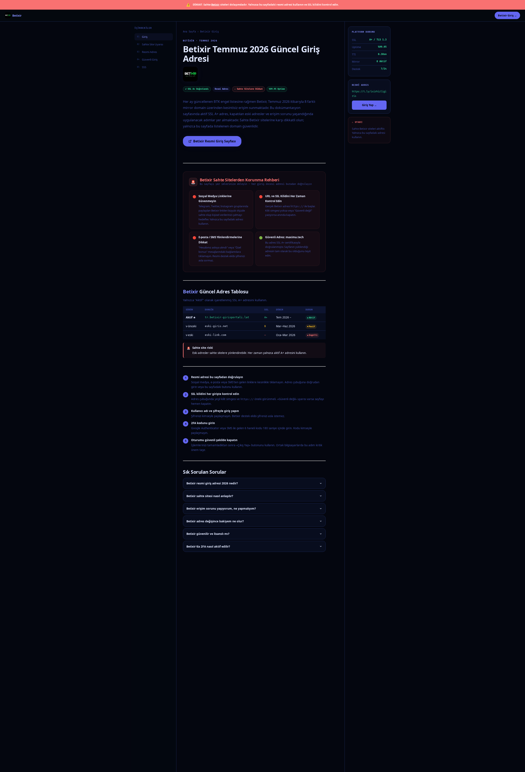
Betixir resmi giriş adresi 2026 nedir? (212, 483)
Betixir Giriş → (507, 15)
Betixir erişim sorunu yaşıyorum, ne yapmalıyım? (221, 508)
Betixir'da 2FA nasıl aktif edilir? (208, 546)
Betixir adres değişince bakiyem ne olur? (215, 521)
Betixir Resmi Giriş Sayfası (214, 141)
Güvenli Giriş (147, 59)
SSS (141, 67)
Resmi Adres (147, 52)
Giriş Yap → (369, 105)
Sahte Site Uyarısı (150, 44)
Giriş (142, 36)
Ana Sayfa (189, 31)
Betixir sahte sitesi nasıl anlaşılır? (209, 496)
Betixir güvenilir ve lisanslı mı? (207, 534)
